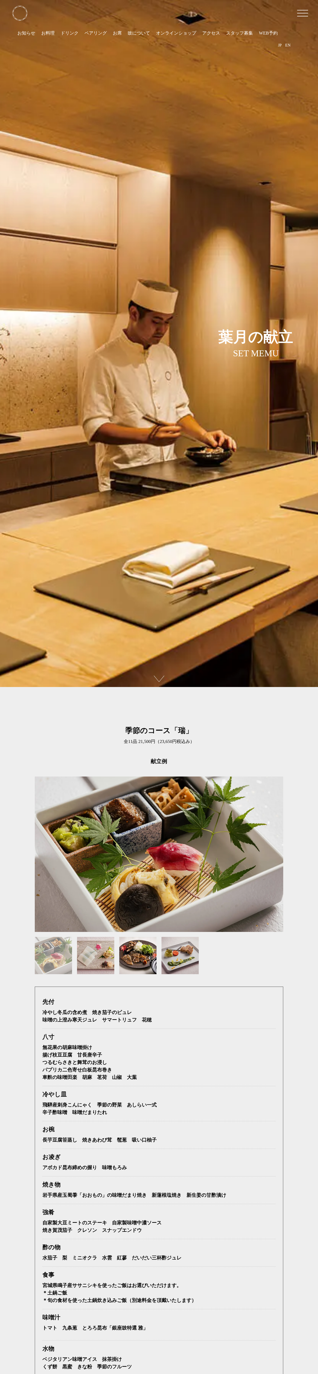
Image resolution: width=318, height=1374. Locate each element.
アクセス (211, 33)
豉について (139, 33)
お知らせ (26, 33)
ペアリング (95, 33)
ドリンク (70, 33)
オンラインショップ (176, 33)
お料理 (48, 33)
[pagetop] (19, 13)
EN (288, 45)
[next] (159, 679)
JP (280, 45)
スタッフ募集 (239, 33)
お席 (117, 33)
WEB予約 (268, 33)
